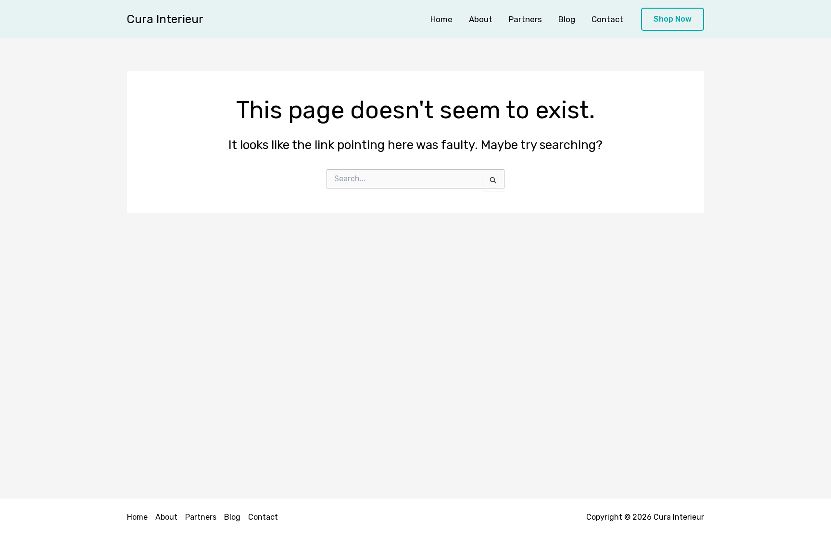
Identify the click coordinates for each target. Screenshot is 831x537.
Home (441, 19)
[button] (672, 19)
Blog (566, 19)
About (480, 19)
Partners (525, 19)
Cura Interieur (165, 19)
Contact (607, 19)
